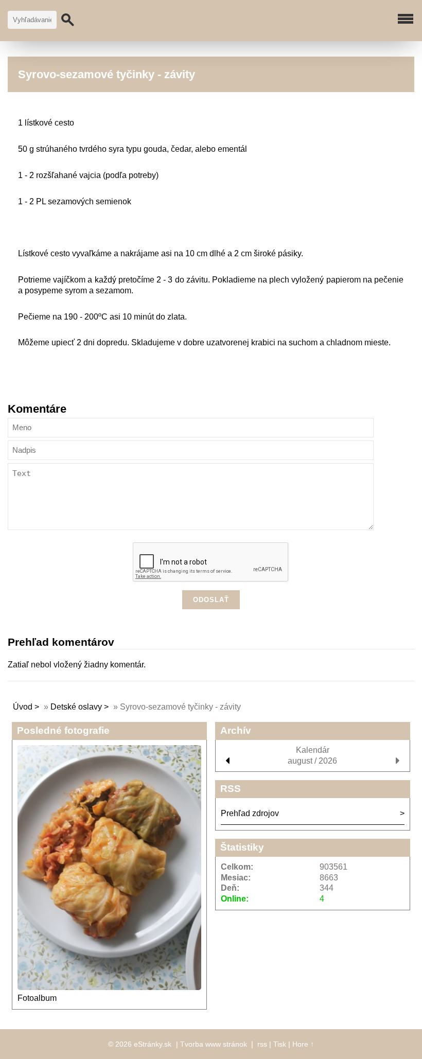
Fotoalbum (37, 998)
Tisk (279, 1044)
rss (262, 1044)
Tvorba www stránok (213, 1044)
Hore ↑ (303, 1044)
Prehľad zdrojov (250, 813)
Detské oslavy (76, 706)
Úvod (22, 706)
